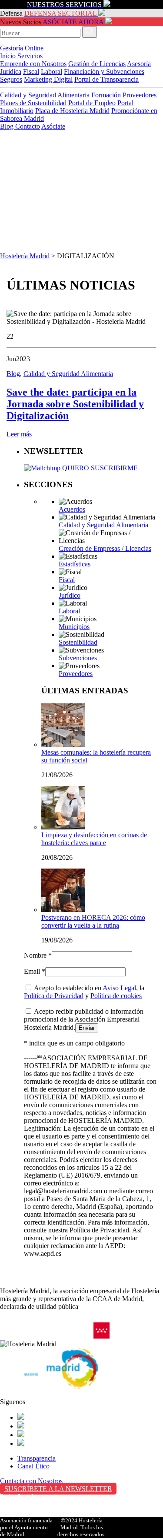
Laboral (51, 71)
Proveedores (139, 95)
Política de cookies (116, 995)
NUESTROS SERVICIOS (64, 4)
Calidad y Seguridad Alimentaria (45, 95)
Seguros (11, 79)
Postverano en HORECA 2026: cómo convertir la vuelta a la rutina (93, 921)
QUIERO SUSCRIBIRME (99, 468)
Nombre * (38, 955)
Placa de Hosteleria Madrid (72, 110)
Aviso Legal (119, 988)
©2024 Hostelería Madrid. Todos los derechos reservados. (81, 1527)
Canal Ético (33, 1466)
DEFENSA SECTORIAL (60, 13)
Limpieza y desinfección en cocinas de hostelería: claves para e (94, 838)
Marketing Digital (48, 79)
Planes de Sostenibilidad (33, 103)
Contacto (27, 126)
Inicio (8, 56)
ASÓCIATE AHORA (73, 22)
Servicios (30, 56)
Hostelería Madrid (25, 256)
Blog (7, 126)
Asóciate (53, 126)
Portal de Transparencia (106, 79)
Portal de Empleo (92, 103)
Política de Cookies (26, 1514)
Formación (106, 95)
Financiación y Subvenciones (104, 71)
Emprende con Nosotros (33, 63)
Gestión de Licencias (97, 63)
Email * (34, 971)
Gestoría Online (22, 48)
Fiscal (31, 71)
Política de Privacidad (53, 995)
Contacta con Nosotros (31, 1481)
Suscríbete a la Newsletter (58, 1488)
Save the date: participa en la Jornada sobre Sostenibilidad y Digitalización (75, 403)
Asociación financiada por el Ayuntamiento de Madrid (26, 1527)
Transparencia (36, 1458)
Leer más (19, 434)
